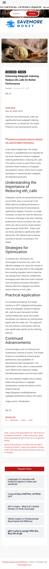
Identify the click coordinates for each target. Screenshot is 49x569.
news (31, 420)
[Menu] (4, 2)
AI (6, 420)
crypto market (11, 72)
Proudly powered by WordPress (14, 562)
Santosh (8, 88)
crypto (23, 420)
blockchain (14, 420)
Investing (22, 72)
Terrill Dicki (10, 108)
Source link (10, 417)
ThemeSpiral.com (24, 565)
